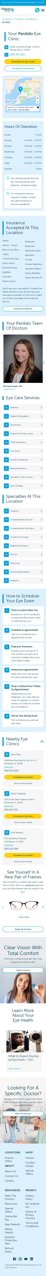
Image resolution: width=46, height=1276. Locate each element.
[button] (23, 741)
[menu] (43, 10)
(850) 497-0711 (17, 54)
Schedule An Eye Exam (23, 61)
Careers (9, 1180)
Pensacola (30, 19)
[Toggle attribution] (37, 107)
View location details (23, 783)
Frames (30, 1157)
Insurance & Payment (23, 309)
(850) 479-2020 (11, 770)
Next (44, 362)
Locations (7, 19)
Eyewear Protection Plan (11, 1240)
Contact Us (11, 1176)
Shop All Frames (23, 929)
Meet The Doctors (23, 1113)
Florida (18, 19)
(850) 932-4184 (11, 848)
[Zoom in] (37, 98)
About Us (10, 1171)
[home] (7, 10)
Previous (2, 362)
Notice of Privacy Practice (31, 1215)
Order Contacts (23, 970)
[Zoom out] (37, 101)
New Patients (12, 1224)
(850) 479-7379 (11, 809)
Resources (11, 1203)
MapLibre (11, 107)
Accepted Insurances (23, 68)
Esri (16, 107)
